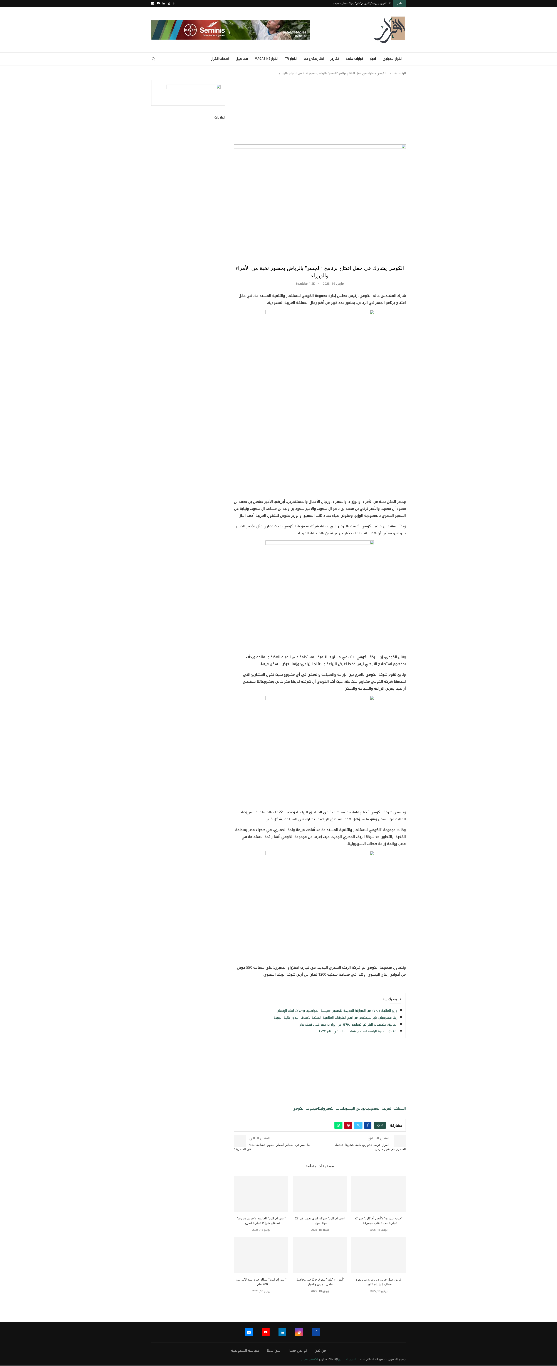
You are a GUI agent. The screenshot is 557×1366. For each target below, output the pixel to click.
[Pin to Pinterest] (348, 1125)
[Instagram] (169, 3)
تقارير (334, 58)
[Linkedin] (164, 3)
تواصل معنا (298, 1350)
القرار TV (291, 58)
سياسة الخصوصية (245, 1350)
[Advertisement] (320, 112)
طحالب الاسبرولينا (332, 1108)
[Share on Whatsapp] (338, 1125)
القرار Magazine (266, 58)
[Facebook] (173, 3)
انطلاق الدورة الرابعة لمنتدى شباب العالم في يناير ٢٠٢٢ (358, 1031)
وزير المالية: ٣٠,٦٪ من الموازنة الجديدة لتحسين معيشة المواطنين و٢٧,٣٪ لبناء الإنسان (337, 1011)
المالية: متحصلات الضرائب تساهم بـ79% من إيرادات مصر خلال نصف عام (348, 1025)
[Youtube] (158, 3)
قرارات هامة (354, 58)
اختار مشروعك (314, 58)
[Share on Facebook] (367, 1125)
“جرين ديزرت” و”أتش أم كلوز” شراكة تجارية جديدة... (358, 3)
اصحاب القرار (220, 58)
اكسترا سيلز (309, 1359)
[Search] (153, 59)
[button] (390, 3)
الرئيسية (400, 73)
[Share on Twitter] (358, 1125)
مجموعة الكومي (305, 1108)
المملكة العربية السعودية (385, 1108)
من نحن (320, 1350)
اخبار (373, 58)
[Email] (152, 3)
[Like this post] (378, 1125)
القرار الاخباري (393, 58)
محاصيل (242, 58)
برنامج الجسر (355, 1108)
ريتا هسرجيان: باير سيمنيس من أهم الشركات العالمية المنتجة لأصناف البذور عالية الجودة (335, 1018)
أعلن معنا (274, 1350)
